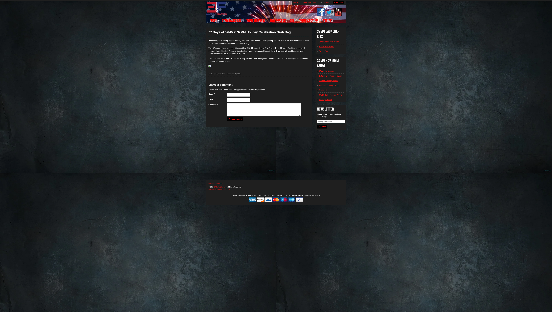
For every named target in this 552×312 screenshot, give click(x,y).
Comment (213, 105)
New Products (278, 20)
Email (211, 99)
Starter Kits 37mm (326, 46)
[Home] (216, 13)
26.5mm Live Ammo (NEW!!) (331, 76)
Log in (295, 2)
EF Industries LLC (220, 187)
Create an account (309, 2)
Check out (338, 2)
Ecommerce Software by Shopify (219, 189)
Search (210, 183)
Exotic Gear (324, 51)
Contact (328, 20)
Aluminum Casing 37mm (329, 85)
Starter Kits (323, 90)
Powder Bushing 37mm (328, 81)
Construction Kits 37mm (329, 42)
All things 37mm (325, 100)
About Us (219, 183)
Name (211, 94)
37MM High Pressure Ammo (330, 95)
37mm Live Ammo (326, 71)
